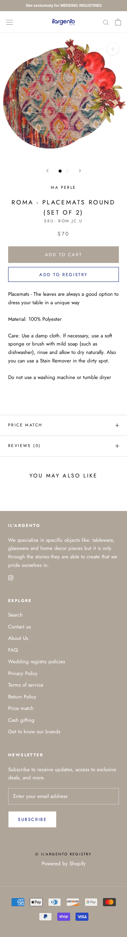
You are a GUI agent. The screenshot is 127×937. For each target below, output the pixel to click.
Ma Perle (63, 187)
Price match (25, 425)
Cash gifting (21, 720)
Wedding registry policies (36, 661)
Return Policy (22, 696)
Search (15, 615)
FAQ (13, 650)
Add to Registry (63, 274)
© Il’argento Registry (63, 854)
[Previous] (47, 170)
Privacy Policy (23, 673)
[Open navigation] (9, 22)
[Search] (106, 22)
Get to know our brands (34, 731)
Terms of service (25, 685)
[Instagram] (10, 577)
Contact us (19, 626)
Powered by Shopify (64, 863)
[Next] (80, 170)
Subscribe (32, 819)
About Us (18, 638)
